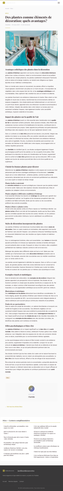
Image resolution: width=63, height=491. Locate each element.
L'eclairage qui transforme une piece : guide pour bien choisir (16, 454)
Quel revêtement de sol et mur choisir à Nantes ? (15, 432)
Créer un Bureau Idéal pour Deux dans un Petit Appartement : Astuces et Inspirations (46, 456)
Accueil (7, 8)
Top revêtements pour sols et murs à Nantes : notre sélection (16, 438)
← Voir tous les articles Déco (13, 406)
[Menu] (58, 2)
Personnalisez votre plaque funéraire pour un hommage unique (16, 443)
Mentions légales (13, 481)
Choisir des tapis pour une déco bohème (45, 451)
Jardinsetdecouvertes (26, 471)
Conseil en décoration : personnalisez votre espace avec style (16, 427)
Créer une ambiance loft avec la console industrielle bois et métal (45, 427)
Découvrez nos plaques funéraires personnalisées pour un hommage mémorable (43, 440)
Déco (11, 8)
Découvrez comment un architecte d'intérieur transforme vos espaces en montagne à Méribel (44, 433)
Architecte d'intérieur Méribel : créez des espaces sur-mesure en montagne (15, 449)
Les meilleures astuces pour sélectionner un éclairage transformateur (46, 447)
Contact (22, 481)
